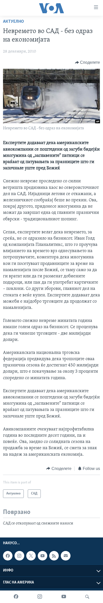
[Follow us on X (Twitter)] (31, 556)
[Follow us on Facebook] (7, 556)
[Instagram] (40, 596)
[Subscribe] (65, 556)
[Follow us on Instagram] (19, 556)
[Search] (87, 596)
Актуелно (13, 22)
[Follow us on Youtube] (42, 556)
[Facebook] (16, 596)
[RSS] (54, 556)
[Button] (87, 62)
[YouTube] (64, 596)
